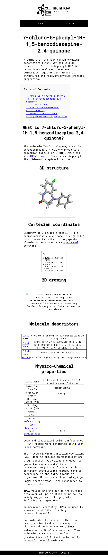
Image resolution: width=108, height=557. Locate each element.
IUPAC (33, 156)
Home (40, 23)
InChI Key (25, 353)
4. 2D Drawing (35, 110)
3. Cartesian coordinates (42, 107)
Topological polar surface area (32, 430)
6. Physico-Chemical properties (46, 116)
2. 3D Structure (36, 104)
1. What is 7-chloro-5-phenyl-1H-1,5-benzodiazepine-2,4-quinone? (46, 98)
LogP (32, 424)
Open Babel (70, 242)
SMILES (26, 357)
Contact (71, 23)
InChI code (25, 345)
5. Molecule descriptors (41, 113)
